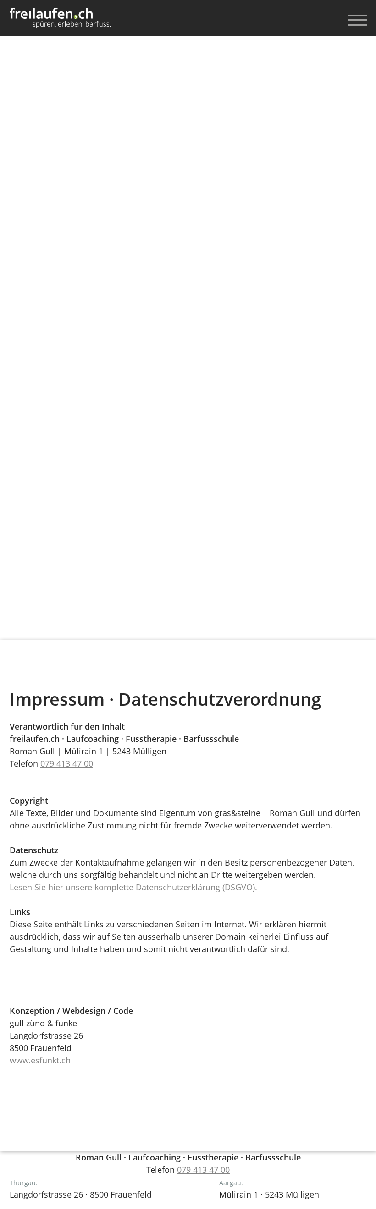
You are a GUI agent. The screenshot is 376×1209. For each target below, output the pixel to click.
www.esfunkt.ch (40, 1060)
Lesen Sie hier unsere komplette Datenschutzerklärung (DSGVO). (133, 887)
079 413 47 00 (66, 763)
